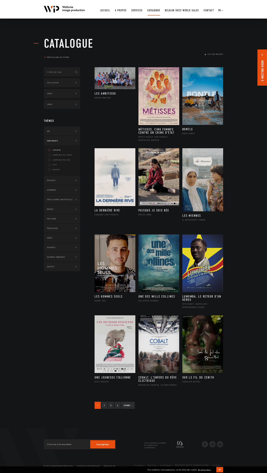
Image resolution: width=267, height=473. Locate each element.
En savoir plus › (204, 470)
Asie (55, 165)
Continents (52, 141)
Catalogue (68, 43)
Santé (50, 238)
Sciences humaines (56, 257)
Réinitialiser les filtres (58, 57)
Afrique (57, 150)
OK (220, 469)
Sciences (51, 247)
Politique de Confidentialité (88, 466)
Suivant (128, 405)
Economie (51, 190)
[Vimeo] (212, 444)
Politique (51, 219)
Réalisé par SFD (110, 466)
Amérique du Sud (61, 160)
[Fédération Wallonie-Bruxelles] (180, 445)
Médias (50, 209)
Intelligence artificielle (60, 199)
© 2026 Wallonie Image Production (58, 466)
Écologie (51, 180)
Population (52, 228)
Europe (56, 169)
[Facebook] (205, 444)
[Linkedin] (220, 444)
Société (50, 267)
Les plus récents (215, 54)
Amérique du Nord (62, 155)
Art (48, 131)
